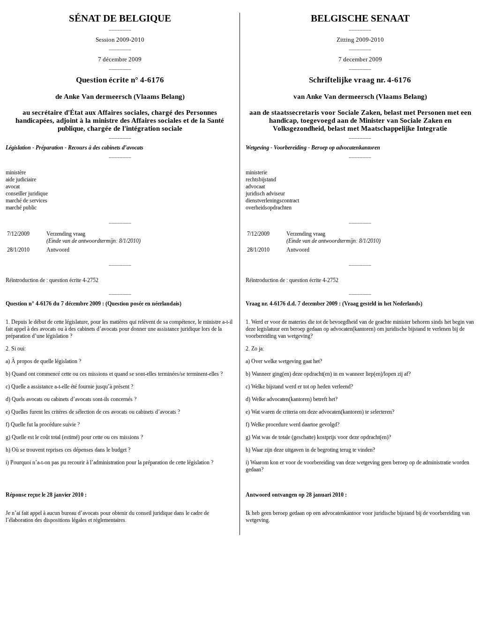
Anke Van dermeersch (98, 96)
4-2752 (90, 280)
